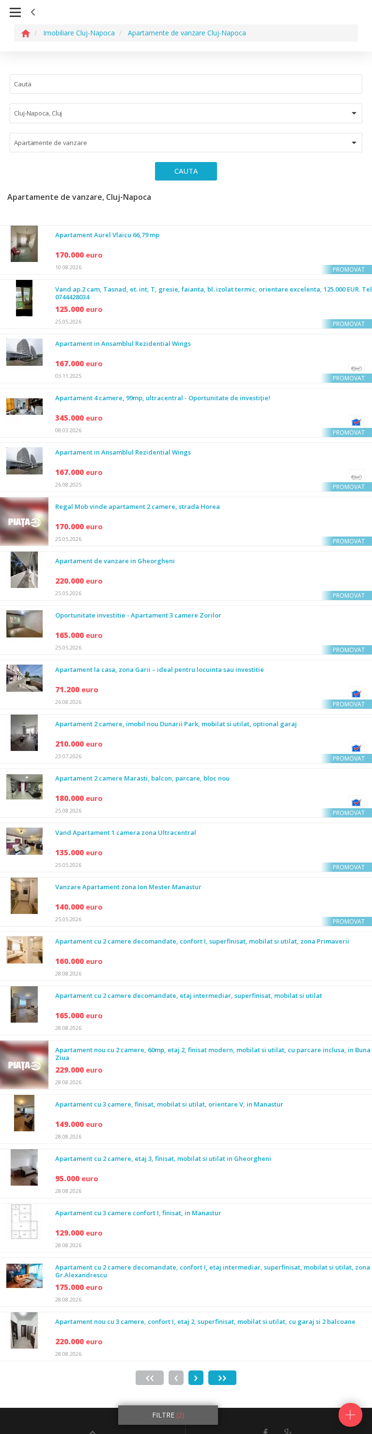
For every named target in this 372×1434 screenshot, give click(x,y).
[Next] (195, 1377)
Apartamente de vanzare (50, 142)
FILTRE (168, 1414)
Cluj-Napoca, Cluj (38, 113)
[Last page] (222, 1377)
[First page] (150, 1377)
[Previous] (176, 1377)
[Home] (25, 32)
